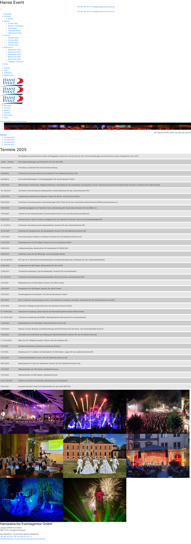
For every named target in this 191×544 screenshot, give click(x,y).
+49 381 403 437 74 (84, 7)
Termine (7, 35)
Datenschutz (8, 75)
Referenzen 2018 (14, 59)
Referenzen (8, 47)
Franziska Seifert (14, 31)
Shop (6, 64)
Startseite (7, 14)
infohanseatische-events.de (103, 7)
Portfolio (7, 16)
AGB (5, 70)
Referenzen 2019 (14, 57)
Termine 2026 (13, 38)
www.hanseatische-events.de (34, 539)
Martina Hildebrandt (15, 26)
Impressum (8, 73)
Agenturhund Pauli (15, 33)
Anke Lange (12, 28)
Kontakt (7, 68)
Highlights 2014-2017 (16, 62)
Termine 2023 (13, 45)
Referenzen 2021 (14, 52)
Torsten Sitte (13, 23)
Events (10, 19)
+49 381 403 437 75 (24, 536)
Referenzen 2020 (14, 54)
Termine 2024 (13, 42)
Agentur (7, 21)
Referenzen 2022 (14, 50)
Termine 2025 (13, 40)
